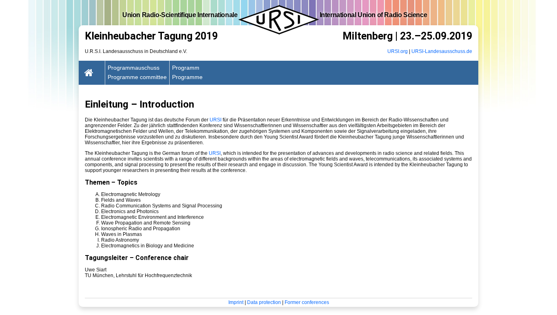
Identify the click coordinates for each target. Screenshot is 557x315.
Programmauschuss (133, 67)
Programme (187, 77)
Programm (185, 67)
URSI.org (397, 51)
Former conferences (307, 302)
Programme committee (137, 77)
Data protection (264, 302)
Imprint (235, 302)
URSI (215, 120)
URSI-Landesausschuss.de (441, 51)
